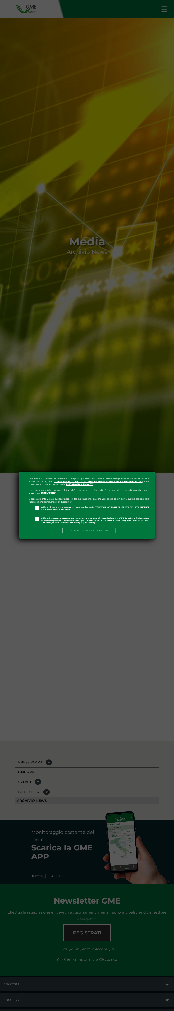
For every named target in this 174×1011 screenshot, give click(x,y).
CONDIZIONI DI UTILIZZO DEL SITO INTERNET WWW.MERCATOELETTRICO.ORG (98, 481)
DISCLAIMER (48, 493)
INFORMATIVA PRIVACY (79, 484)
